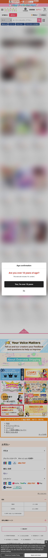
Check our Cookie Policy (12, 555)
